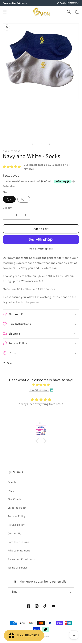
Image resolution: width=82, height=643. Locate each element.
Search (12, 482)
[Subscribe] (70, 591)
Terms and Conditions (21, 559)
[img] (41, 384)
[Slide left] (32, 144)
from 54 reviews (39, 390)
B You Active (44, 636)
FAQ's (11, 490)
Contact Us (14, 533)
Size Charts (14, 499)
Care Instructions (18, 542)
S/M (9, 199)
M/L (23, 199)
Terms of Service (18, 567)
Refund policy (16, 524)
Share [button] (10, 363)
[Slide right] (49, 144)
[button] (5, 12)
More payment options (41, 248)
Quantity (7, 207)
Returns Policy (16, 516)
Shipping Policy (17, 507)
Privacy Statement (19, 550)
